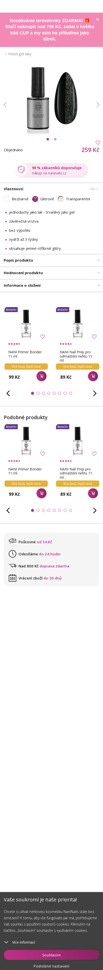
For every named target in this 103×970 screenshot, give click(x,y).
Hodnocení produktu (23, 272)
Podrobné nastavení (52, 966)
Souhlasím (51, 954)
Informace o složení (22, 285)
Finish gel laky (20, 54)
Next (98, 105)
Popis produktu (18, 260)
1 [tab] (47, 139)
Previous (5, 105)
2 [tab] (55, 139)
